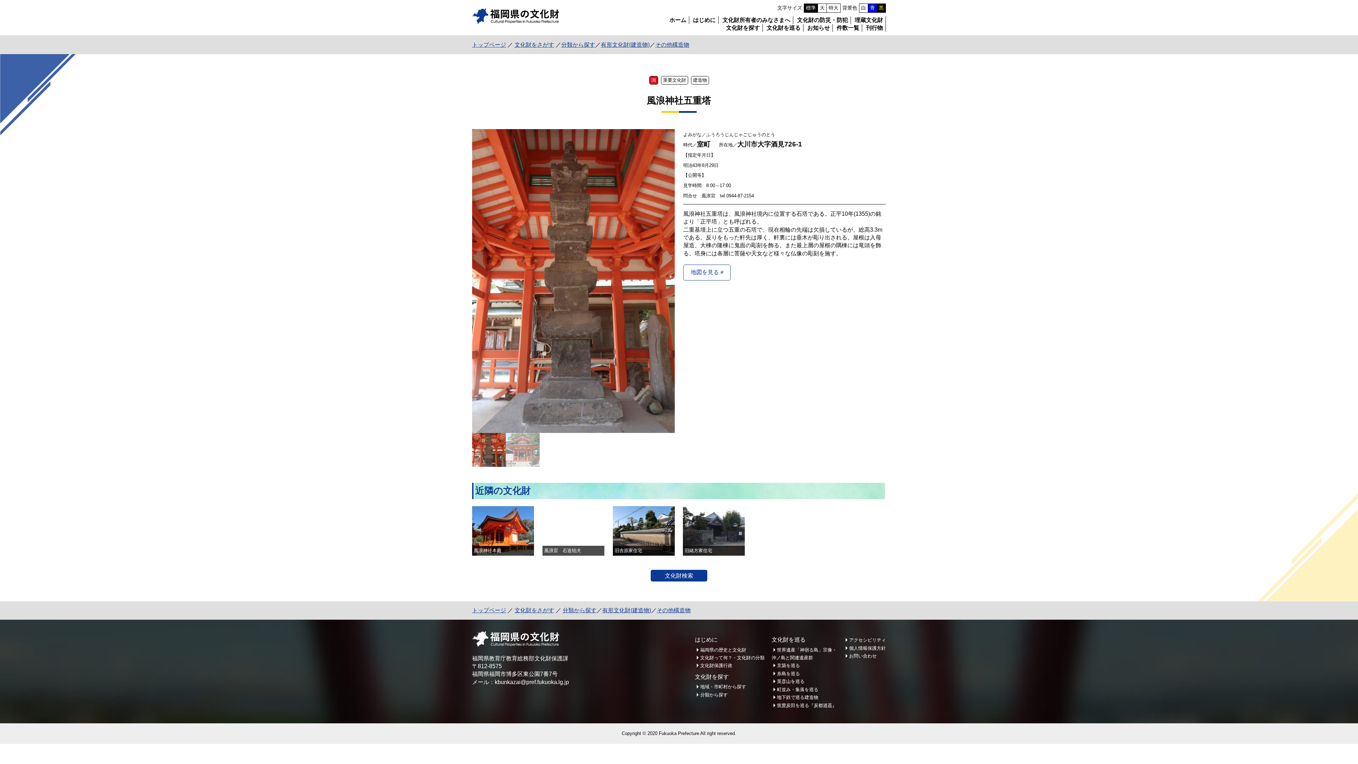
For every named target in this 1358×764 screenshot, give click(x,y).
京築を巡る (788, 665)
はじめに (704, 20)
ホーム (677, 20)
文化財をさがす (534, 45)
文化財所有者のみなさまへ (756, 20)
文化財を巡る (784, 28)
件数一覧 (848, 28)
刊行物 (874, 28)
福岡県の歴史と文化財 (723, 650)
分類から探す (578, 45)
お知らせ (818, 28)
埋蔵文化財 (869, 20)
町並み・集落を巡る (797, 689)
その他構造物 (672, 45)
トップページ (489, 45)
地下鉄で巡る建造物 (797, 697)
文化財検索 (679, 576)
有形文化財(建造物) (625, 45)
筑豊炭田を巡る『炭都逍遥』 (807, 705)
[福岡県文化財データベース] (515, 22)
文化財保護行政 (716, 665)
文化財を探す (743, 28)
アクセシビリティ (867, 640)
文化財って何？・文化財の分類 (732, 657)
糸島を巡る (788, 673)
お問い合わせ (863, 656)
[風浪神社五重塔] (573, 281)
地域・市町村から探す (723, 686)
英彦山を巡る (791, 681)
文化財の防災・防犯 (822, 20)
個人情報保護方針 (867, 648)
